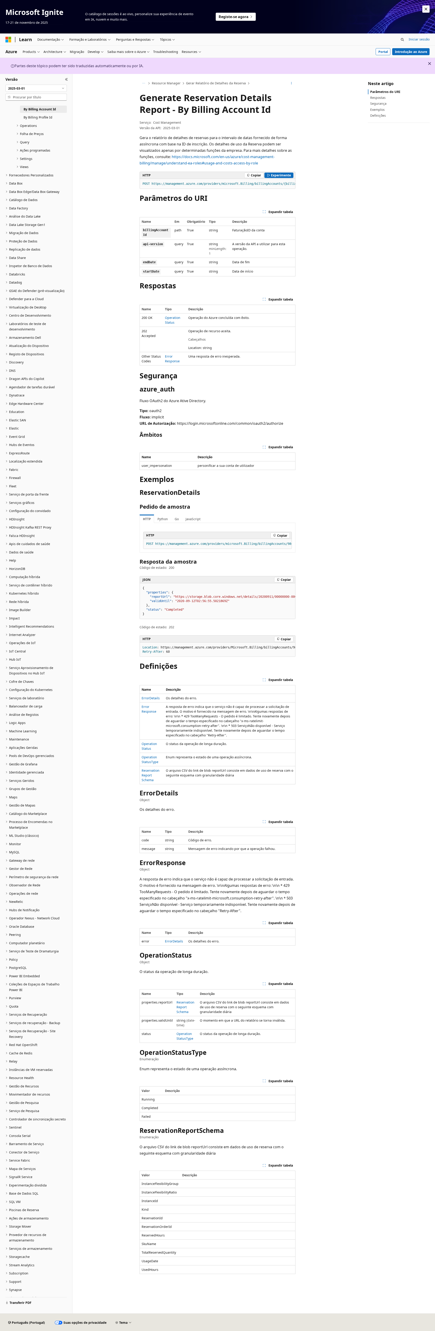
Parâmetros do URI (385, 92)
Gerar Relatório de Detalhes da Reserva (216, 83)
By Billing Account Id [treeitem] (40, 109)
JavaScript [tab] (193, 519)
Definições (378, 115)
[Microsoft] (8, 40)
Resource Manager (166, 83)
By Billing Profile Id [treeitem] (38, 117)
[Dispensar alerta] (426, 9)
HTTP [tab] (147, 519)
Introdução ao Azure (411, 52)
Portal (383, 52)
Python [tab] (162, 519)
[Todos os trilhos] (143, 83)
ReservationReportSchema (151, 775)
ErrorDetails (151, 698)
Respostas (378, 97)
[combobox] (36, 88)
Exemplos (377, 109)
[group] (217, 184)
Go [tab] (177, 519)
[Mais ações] (291, 83)
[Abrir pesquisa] (402, 40)
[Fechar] (66, 79)
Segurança (378, 103)
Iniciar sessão (419, 39)
